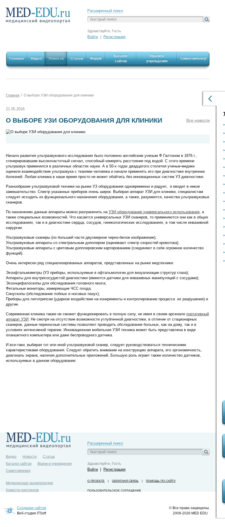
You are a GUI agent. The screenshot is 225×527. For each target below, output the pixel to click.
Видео (11, 457)
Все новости (198, 120)
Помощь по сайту (160, 480)
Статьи (49, 457)
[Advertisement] (112, 386)
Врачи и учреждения (55, 464)
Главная (13, 95)
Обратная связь (125, 480)
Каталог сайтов (18, 464)
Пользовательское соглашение (114, 490)
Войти (92, 37)
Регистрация (114, 37)
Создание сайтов (31, 508)
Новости (30, 457)
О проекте (96, 480)
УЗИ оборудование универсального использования (154, 212)
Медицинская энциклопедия (29, 483)
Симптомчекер (18, 471)
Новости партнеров (22, 490)
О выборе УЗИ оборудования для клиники (59, 95)
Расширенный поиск (105, 11)
